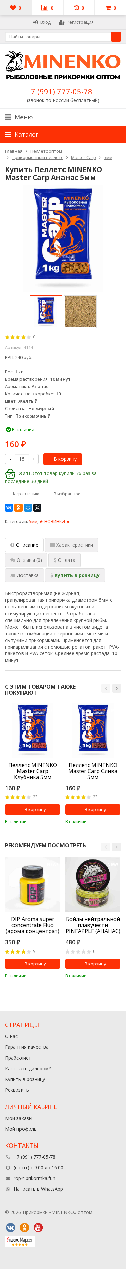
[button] (105, 688)
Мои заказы (18, 1118)
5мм (33, 521)
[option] (46, 311)
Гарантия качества (27, 1047)
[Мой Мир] (28, 508)
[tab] (64, 560)
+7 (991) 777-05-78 (59, 91)
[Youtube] (38, 1227)
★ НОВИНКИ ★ (54, 521)
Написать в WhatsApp (38, 1189)
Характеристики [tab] (74, 545)
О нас (11, 1036)
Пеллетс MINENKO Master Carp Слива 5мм (92, 771)
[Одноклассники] (18, 508)
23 (35, 797)
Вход (45, 22)
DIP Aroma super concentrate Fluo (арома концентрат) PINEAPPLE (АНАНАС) (32, 925)
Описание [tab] (27, 545)
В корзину (65, 459)
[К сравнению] (46, 821)
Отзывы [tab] (29, 560)
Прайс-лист (18, 1058)
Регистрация (80, 22)
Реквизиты (17, 1090)
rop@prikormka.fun (34, 1178)
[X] (37, 508)
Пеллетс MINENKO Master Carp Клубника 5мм (32, 771)
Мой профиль (21, 1129)
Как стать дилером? (28, 1068)
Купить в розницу (25, 1079)
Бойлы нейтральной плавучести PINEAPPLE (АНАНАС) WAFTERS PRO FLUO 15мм (93, 925)
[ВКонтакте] (9, 508)
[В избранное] (56, 821)
